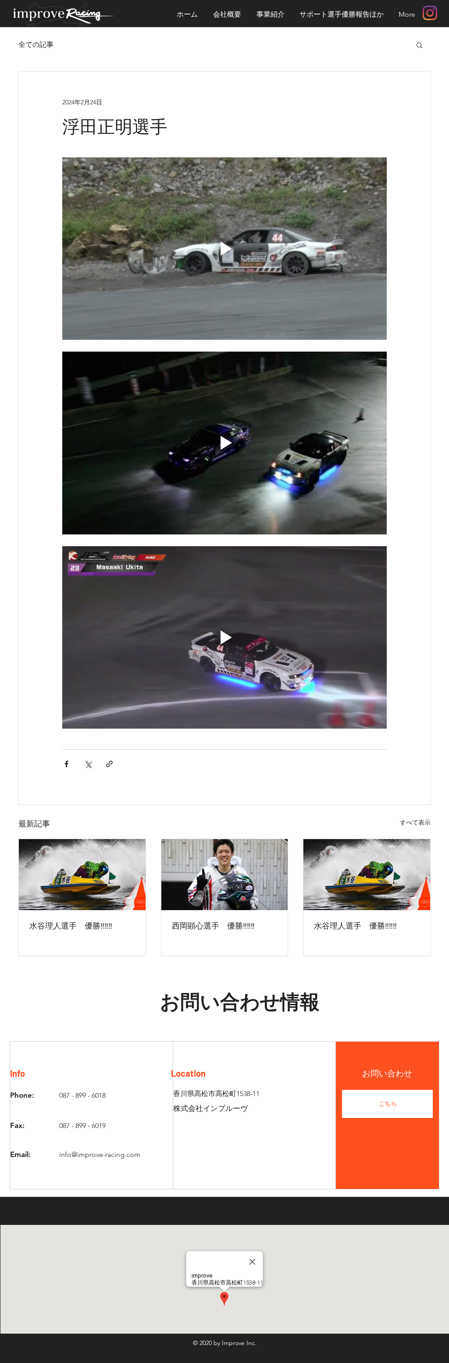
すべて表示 (415, 822)
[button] (419, 44)
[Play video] (224, 248)
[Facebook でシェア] (66, 764)
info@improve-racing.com (99, 1154)
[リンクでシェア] (109, 764)
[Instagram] (430, 13)
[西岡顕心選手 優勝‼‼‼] (224, 874)
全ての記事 (35, 44)
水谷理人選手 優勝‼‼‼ (70, 925)
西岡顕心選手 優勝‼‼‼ (213, 925)
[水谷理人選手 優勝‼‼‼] (82, 874)
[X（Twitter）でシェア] (88, 764)
